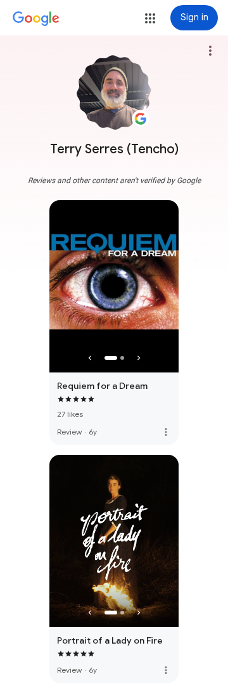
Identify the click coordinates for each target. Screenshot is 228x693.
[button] (150, 18)
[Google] (36, 19)
